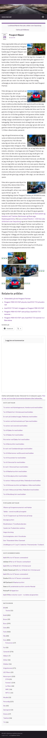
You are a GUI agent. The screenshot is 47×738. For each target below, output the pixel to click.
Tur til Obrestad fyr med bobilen (14, 462)
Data (5, 627)
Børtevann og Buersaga (27, 216)
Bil (14, 37)
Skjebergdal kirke (8, 219)
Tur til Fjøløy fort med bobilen (13, 435)
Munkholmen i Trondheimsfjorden (14, 524)
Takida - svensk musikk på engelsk (14, 511)
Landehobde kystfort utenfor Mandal (22, 586)
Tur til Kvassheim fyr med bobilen (14, 458)
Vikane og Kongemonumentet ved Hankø (17, 507)
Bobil (5, 615)
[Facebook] (6, 1)
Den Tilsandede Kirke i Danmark (14, 540)
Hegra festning (8, 532)
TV (4, 722)
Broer (5, 619)
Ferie (5, 632)
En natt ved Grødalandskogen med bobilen (17, 448)
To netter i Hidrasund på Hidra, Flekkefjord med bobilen (22, 480)
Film (4, 636)
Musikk (5, 697)
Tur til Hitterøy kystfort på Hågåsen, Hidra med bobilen (22, 485)
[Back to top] (42, 733)
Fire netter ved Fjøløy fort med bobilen (16, 439)
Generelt (6, 652)
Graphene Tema (15, 735)
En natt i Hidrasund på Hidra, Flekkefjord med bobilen (21, 490)
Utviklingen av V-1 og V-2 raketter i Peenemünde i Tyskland (23, 545)
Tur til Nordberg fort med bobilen (14, 494)
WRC (7, 689)
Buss (5, 623)
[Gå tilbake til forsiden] (23, 9)
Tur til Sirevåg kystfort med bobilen (15, 476)
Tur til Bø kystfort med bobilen (13, 444)
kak (12, 37)
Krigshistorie (7, 668)
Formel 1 (8, 683)
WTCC (7, 693)
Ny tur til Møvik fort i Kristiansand (19, 566)
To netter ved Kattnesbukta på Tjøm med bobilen (20, 421)
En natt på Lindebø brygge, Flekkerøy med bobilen (20, 417)
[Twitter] (10, 1)
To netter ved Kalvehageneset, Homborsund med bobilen (23, 407)
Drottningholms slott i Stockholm (14, 536)
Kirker (5, 660)
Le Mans (8, 686)
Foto (4, 640)
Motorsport (7, 676)
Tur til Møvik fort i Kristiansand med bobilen (18, 412)
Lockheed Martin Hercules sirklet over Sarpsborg (24, 25)
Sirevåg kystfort (8, 520)
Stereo (5, 714)
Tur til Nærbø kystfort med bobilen (15, 471)
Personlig (6, 701)
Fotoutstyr (9, 643)
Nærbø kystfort (19, 582)
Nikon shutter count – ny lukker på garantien (23, 595)
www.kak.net (6, 17)
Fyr (4, 647)
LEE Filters (6, 672)
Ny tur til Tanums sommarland (18, 557)
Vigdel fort (14, 591)
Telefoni (6, 718)
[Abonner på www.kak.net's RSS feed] (3, 1)
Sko (4, 706)
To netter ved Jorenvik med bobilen (15, 426)
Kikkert (5, 656)
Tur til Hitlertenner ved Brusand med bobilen (18, 453)
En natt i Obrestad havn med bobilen (15, 467)
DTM (7, 679)
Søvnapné (6, 710)
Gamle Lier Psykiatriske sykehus (14, 528)
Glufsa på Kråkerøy (22, 30)
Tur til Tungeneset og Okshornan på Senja (17, 516)
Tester (7, 610)
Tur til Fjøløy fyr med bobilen (13, 430)
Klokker (6, 664)
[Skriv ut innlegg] (43, 38)
